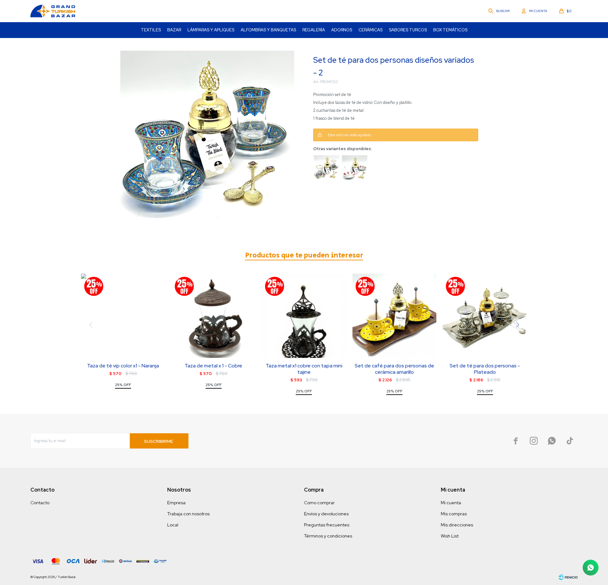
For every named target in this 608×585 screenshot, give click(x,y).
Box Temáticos (450, 30)
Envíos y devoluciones (326, 514)
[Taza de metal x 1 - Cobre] (214, 316)
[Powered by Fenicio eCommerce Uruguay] (568, 577)
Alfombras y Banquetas (268, 30)
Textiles (151, 30)
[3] (326, 168)
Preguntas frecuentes (326, 525)
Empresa (176, 503)
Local (172, 525)
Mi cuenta (451, 503)
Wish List (450, 536)
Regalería (313, 30)
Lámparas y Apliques (210, 30)
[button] (499, 11)
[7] (354, 168)
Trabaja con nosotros (188, 514)
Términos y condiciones (328, 536)
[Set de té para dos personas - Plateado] (485, 316)
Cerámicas (370, 30)
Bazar (174, 30)
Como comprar (319, 503)
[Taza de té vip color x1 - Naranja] (123, 316)
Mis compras (454, 514)
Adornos (341, 30)
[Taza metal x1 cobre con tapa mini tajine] (304, 316)
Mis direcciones (457, 525)
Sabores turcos (408, 30)
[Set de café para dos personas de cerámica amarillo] (394, 316)
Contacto (39, 503)
